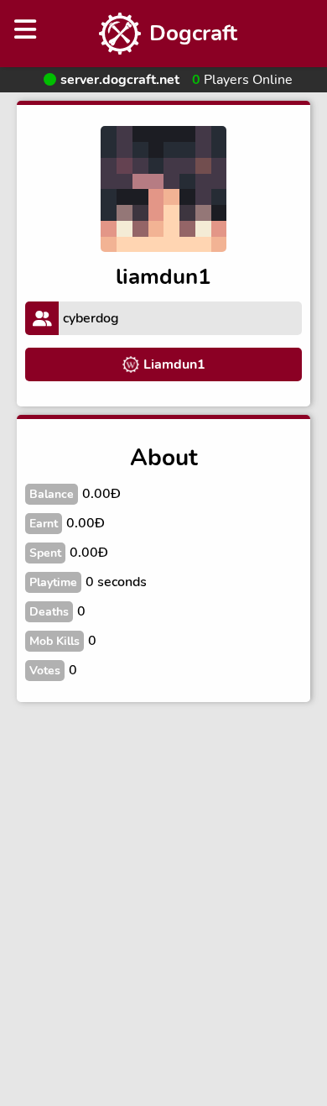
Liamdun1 (174, 364)
